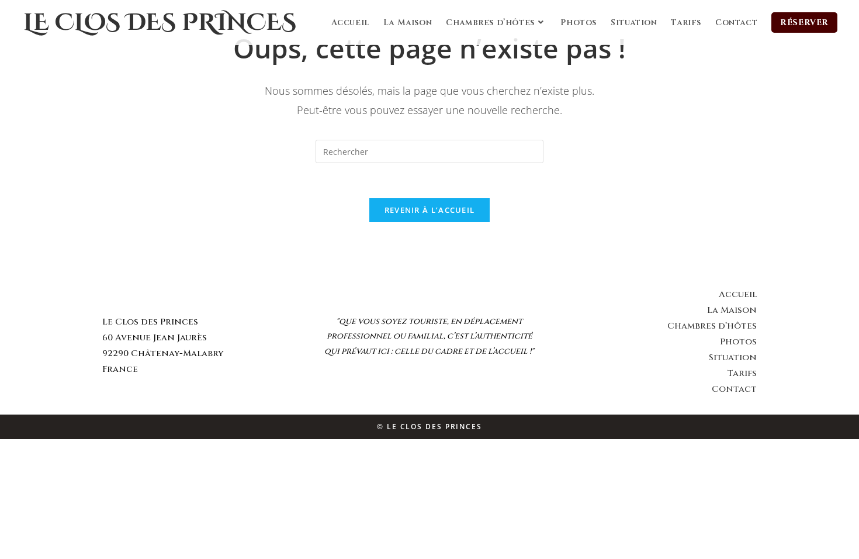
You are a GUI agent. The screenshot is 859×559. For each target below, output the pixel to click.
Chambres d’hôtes (712, 326)
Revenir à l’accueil (430, 210)
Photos (738, 342)
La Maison (732, 310)
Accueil (738, 294)
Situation (733, 357)
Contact (734, 389)
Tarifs (742, 373)
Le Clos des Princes (159, 23)
